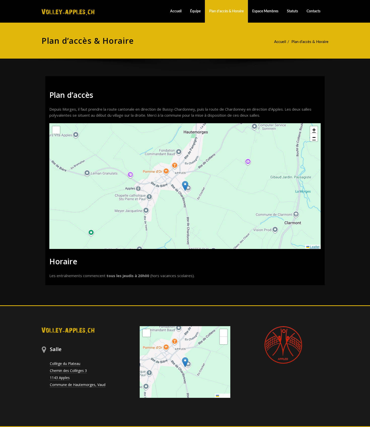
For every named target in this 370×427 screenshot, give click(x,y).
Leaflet (314, 246)
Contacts (313, 11)
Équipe (195, 11)
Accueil (175, 11)
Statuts (292, 11)
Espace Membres (265, 11)
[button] (185, 186)
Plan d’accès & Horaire (226, 11)
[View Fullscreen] (56, 130)
